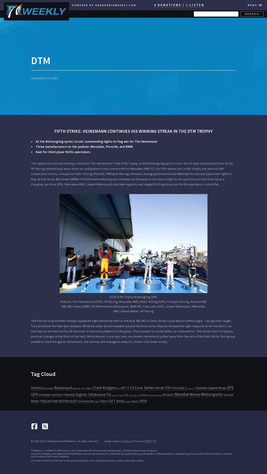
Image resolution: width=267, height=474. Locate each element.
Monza (195, 394)
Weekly (135, 401)
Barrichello (48, 388)
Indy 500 (115, 395)
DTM (118, 389)
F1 (127, 387)
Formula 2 (191, 389)
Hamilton (57, 395)
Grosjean (45, 395)
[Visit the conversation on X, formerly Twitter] (45, 429)
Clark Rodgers (104, 387)
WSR (143, 401)
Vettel (120, 401)
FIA (167, 387)
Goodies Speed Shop (210, 388)
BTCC (83, 389)
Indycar (121, 395)
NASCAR (228, 394)
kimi (126, 394)
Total (103, 401)
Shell (97, 401)
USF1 (111, 401)
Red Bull (58, 401)
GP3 (34, 394)
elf (123, 388)
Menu (252, 5)
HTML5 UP (150, 441)
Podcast (46, 401)
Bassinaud (63, 387)
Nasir (35, 400)
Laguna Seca (133, 395)
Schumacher (85, 401)
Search (252, 14)
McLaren (151, 395)
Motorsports (212, 394)
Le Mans (143, 394)
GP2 (230, 387)
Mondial (182, 394)
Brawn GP (77, 388)
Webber (127, 402)
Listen (196, 5)
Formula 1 (179, 388)
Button (89, 388)
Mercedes (158, 395)
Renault (70, 401)
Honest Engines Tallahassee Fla (87, 394)
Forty (126, 441)
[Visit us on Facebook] (34, 429)
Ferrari (160, 388)
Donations (168, 5)
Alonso (36, 387)
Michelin (168, 395)
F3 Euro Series (142, 387)
